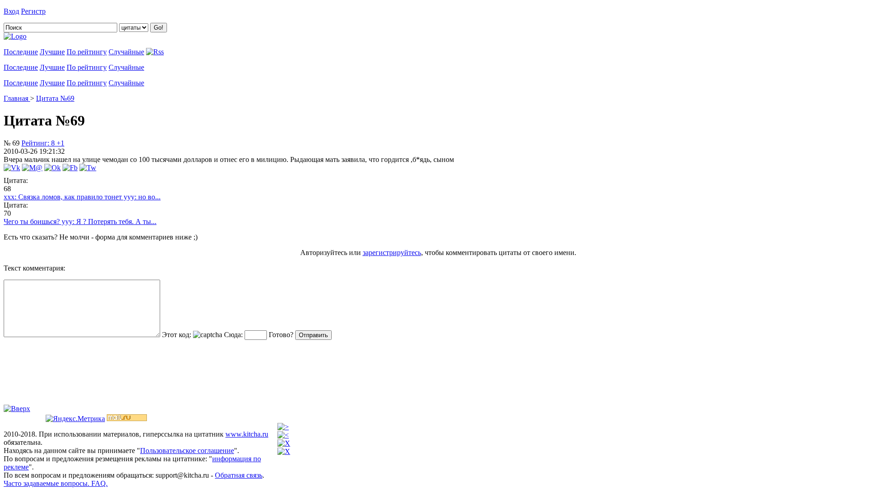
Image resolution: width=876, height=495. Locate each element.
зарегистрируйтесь (392, 252)
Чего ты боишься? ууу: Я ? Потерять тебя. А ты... (80, 221)
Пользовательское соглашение (187, 450)
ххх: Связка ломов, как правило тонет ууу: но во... (82, 197)
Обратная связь (238, 475)
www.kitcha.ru (246, 434)
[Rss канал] (155, 52)
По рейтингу (87, 52)
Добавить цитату (73, 11)
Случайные (126, 52)
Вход (11, 11)
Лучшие (52, 52)
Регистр (33, 11)
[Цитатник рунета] (15, 36)
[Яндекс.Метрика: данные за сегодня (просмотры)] (75, 419)
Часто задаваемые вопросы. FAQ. (56, 483)
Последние (21, 52)
